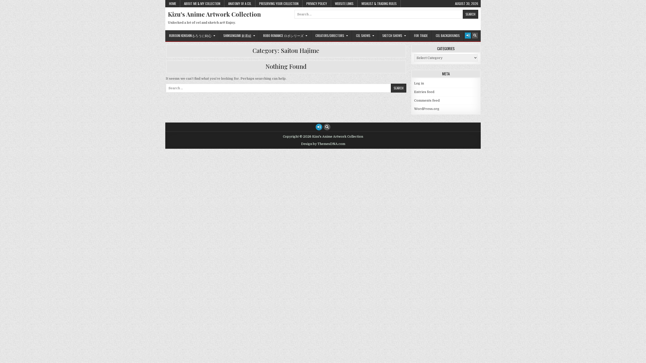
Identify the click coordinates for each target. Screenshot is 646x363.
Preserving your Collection (279, 3)
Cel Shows (363, 35)
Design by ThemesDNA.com (323, 144)
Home (172, 3)
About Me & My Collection (202, 3)
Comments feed (427, 100)
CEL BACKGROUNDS (448, 35)
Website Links (344, 3)
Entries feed (424, 92)
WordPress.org (426, 109)
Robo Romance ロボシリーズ (283, 35)
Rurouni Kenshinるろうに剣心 (190, 35)
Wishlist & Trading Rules (379, 3)
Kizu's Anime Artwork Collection (214, 14)
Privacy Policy (316, 3)
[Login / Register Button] (468, 36)
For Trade (421, 35)
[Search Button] (475, 36)
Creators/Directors (329, 35)
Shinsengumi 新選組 (237, 35)
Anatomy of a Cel (239, 3)
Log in (419, 83)
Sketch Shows (392, 35)
